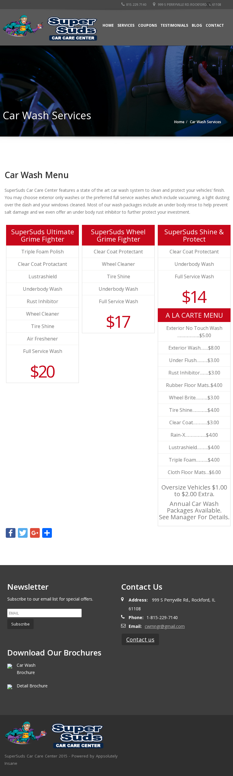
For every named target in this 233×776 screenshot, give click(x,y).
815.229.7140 (136, 4)
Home (108, 25)
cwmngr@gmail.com (165, 626)
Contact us (140, 639)
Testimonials (174, 25)
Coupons (147, 25)
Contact (215, 25)
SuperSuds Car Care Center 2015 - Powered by (50, 756)
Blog (197, 25)
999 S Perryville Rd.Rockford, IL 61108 (189, 4)
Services (125, 25)
